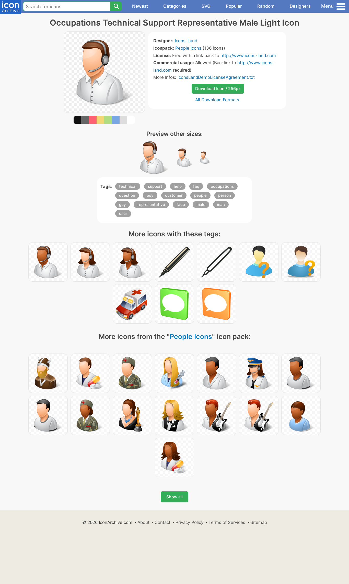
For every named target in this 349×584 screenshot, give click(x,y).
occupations (222, 186)
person (224, 195)
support (155, 186)
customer (174, 195)
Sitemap (258, 522)
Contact (162, 522)
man (221, 204)
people (200, 195)
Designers (300, 6)
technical (127, 186)
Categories (174, 6)
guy (122, 204)
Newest (140, 6)
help (178, 186)
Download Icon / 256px (218, 88)
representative (151, 204)
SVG (206, 6)
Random (265, 6)
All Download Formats (217, 99)
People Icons (188, 48)
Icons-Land (186, 40)
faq (196, 186)
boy (150, 195)
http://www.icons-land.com (248, 55)
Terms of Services (226, 522)
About (143, 522)
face (181, 204)
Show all (174, 496)
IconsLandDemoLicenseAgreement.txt (216, 77)
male (200, 204)
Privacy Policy (189, 522)
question (127, 195)
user (123, 213)
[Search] (116, 6)
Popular (234, 6)
